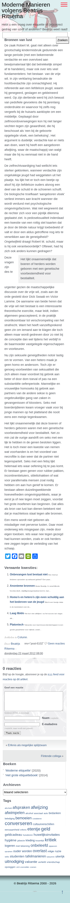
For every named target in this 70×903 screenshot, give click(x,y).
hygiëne (10, 840)
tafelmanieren (35, 856)
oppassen (53, 846)
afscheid (8, 808)
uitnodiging (14, 861)
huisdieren (28, 835)
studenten (17, 856)
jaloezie (21, 840)
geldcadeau (13, 834)
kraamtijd (40, 840)
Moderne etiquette (18, 770)
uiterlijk (60, 856)
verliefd (42, 862)
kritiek (50, 839)
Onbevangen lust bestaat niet (29, 574)
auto (46, 813)
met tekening (23, 846)
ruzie (58, 851)
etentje (33, 829)
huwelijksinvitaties (47, 834)
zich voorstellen (22, 867)
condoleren (37, 819)
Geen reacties (56, 643)
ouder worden (22, 851)
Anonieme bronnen (22, 585)
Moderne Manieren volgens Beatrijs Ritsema (26, 10)
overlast (40, 851)
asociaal (38, 813)
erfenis (23, 830)
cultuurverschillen (43, 824)
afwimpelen (15, 813)
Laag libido (17, 613)
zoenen (33, 867)
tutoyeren (51, 857)
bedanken (55, 813)
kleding (30, 840)
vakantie (31, 862)
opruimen (8, 851)
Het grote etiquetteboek (22, 775)
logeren (10, 845)
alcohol (29, 813)
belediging (10, 818)
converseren (18, 823)
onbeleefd (39, 845)
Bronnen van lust (18, 40)
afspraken (21, 807)
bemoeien (23, 818)
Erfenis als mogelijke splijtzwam (27, 745)
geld (45, 829)
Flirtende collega (51, 756)
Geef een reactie (13, 687)
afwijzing (39, 807)
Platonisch (17, 624)
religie (51, 851)
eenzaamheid (12, 829)
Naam (50, 717)
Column (22, 637)
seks (7, 857)
